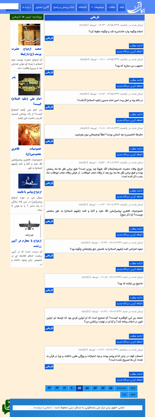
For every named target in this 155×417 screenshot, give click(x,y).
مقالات (111, 7)
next (133, 394)
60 (72, 388)
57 (95, 388)
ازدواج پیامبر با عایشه (29, 192)
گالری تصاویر (42, 7)
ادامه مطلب (136, 46)
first (133, 388)
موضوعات (98, 7)
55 (110, 388)
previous (121, 388)
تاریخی (49, 38)
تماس (47, 408)
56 (103, 388)
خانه (122, 7)
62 (57, 388)
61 (64, 388)
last (124, 394)
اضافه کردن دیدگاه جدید (130, 51)
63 (49, 388)
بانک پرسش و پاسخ (63, 7)
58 (87, 388)
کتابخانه (83, 7)
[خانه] (136, 7)
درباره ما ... (36, 408)
